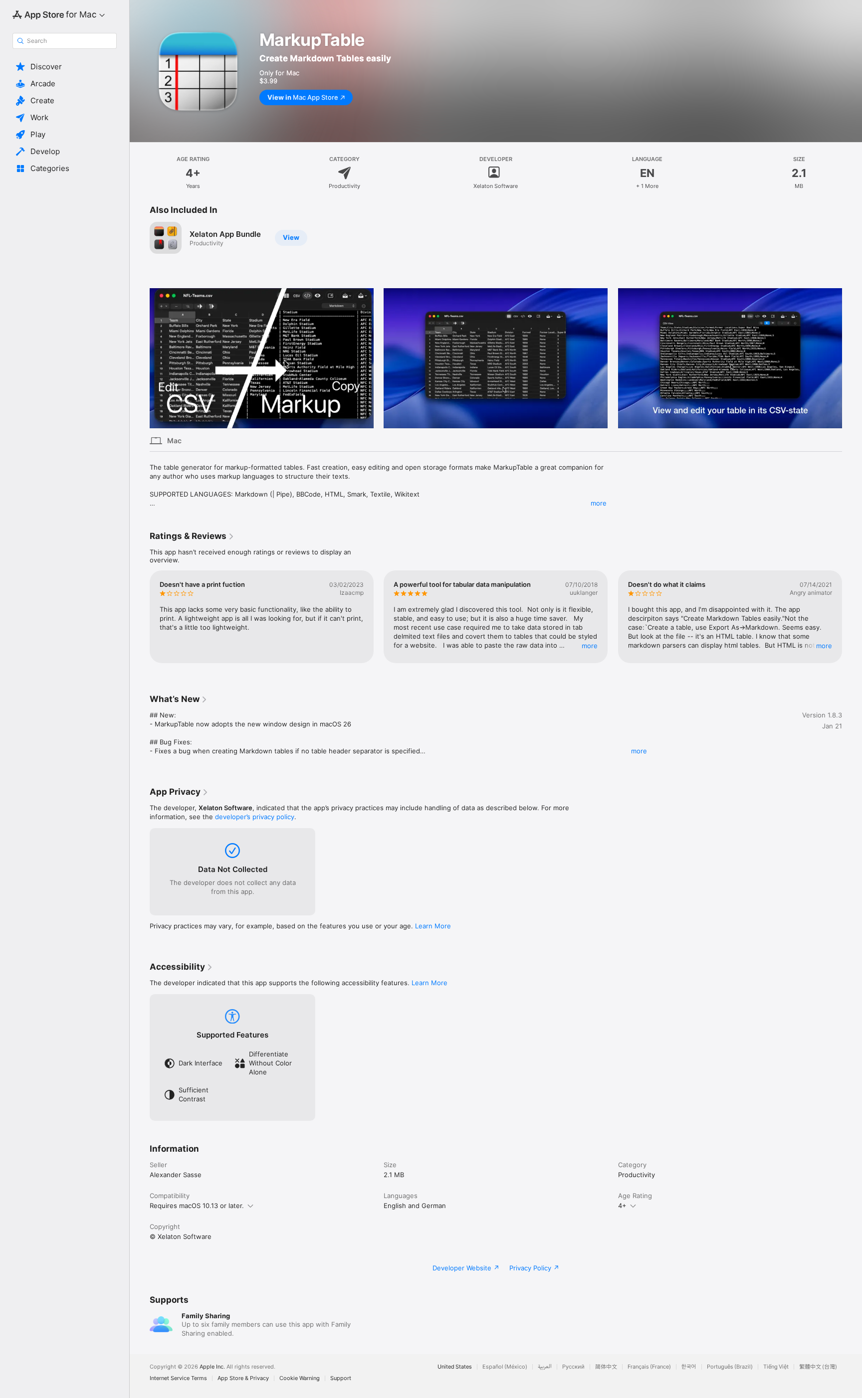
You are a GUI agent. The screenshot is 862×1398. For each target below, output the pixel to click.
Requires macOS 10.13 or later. (197, 1206)
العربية (545, 1367)
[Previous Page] (140, 358)
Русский (573, 1367)
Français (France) (649, 1367)
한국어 (688, 1367)
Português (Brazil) (730, 1367)
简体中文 (606, 1367)
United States (454, 1367)
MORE (590, 646)
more (599, 503)
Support (340, 1378)
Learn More (433, 926)
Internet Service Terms (178, 1378)
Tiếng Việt (776, 1367)
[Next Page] (852, 358)
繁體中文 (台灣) (818, 1367)
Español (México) (504, 1367)
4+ (622, 1206)
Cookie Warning (299, 1378)
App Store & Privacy (243, 1378)
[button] (64, 66)
